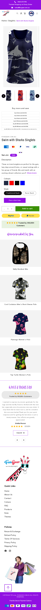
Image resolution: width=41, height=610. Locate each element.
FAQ (6, 506)
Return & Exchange (12, 532)
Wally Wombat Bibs (20, 269)
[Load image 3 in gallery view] (32, 95)
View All (19, 433)
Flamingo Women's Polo (20, 340)
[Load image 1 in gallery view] (8, 95)
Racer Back (29, 193)
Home (4, 21)
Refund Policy (10, 535)
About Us (8, 495)
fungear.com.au (23, 595)
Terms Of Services (12, 539)
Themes (7, 517)
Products (8, 509)
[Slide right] (37, 96)
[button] (37, 13)
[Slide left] (3, 96)
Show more (32, 173)
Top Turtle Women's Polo (20, 375)
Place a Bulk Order (15, 200)
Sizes (6, 513)
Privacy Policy (10, 543)
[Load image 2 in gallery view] (20, 95)
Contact (7, 498)
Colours (7, 502)
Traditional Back (12, 193)
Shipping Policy (10, 546)
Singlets (12, 21)
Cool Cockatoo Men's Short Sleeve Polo (20, 304)
